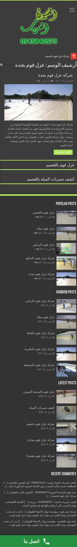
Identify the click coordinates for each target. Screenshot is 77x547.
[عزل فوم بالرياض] (66, 248)
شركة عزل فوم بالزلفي (39, 301)
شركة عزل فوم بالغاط (40, 333)
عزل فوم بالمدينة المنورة (38, 392)
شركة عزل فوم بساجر (40, 440)
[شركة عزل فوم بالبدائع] (66, 263)
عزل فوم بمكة (45, 228)
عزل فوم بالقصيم (60, 165)
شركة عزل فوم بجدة (55, 75)
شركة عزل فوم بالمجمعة (38, 365)
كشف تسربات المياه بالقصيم (51, 179)
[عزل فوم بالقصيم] (66, 217)
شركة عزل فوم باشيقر (57, 56)
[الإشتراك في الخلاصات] (1, 64)
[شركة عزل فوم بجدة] (66, 279)
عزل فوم (46, 81)
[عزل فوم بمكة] (66, 233)
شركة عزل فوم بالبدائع (40, 258)
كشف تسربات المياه (41, 408)
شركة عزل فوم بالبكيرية (39, 349)
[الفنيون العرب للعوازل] (38, 24)
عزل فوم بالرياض (43, 244)
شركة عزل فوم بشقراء (40, 456)
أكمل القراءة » (63, 152)
